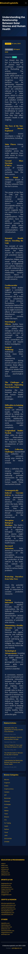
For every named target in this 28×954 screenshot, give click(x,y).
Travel (6, 832)
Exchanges (7, 804)
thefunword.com (6, 885)
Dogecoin (7, 782)
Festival (6, 829)
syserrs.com (4, 867)
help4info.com (5, 923)
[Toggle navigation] (26, 3)
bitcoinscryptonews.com (8, 909)
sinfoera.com (5, 869)
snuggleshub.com (6, 894)
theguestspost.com (6, 932)
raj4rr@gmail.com (17, 948)
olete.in (3, 863)
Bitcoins (6, 779)
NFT (5, 795)
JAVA (5, 835)
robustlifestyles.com (7, 914)
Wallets (6, 810)
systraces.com (5, 873)
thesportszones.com (7, 889)
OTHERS (6, 841)
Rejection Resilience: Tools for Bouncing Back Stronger (13, 738)
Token (6, 813)
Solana (6, 786)
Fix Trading (7, 823)
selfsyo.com (4, 871)
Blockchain (7, 798)
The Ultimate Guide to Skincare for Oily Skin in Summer (13, 753)
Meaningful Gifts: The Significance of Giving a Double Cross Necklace (13, 729)
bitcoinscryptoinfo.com (8, 903)
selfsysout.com (5, 875)
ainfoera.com (5, 893)
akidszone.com (5, 929)
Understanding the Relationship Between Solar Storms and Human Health (13, 762)
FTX (5, 820)
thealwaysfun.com (6, 883)
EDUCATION (8, 838)
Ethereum (7, 801)
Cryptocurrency (9, 789)
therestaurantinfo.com (7, 930)
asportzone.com (6, 891)
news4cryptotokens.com (8, 905)
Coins (6, 807)
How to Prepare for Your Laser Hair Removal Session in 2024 (13, 746)
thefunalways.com (6, 887)
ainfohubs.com (5, 934)
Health (6, 826)
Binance (6, 817)
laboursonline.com (6, 927)
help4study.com (5, 925)
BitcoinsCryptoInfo (9, 3)
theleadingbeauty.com (7, 912)
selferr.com (4, 865)
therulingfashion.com (7, 911)
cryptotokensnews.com (8, 907)
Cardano (6, 792)
